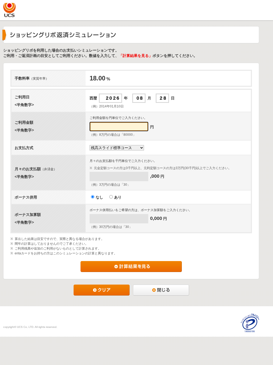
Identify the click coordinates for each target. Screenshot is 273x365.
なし (99, 197)
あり (118, 197)
